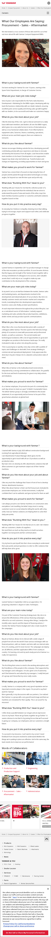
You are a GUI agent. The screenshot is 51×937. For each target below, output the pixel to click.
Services (7, 873)
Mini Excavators (8, 846)
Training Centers (39, 876)
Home (3, 8)
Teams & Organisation (10, 883)
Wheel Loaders (34, 846)
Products (7, 843)
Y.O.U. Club (7, 864)
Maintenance (26, 876)
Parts (6, 880)
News (6, 857)
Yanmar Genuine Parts (27, 883)
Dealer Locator (10, 868)
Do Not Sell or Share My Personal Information (25, 933)
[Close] (48, 889)
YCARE (16, 876)
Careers (33, 8)
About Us (25, 8)
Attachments (35, 849)
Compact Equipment (14, 8)
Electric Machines (22, 849)
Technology (7, 852)
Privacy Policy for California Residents (19, 924)
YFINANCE (7, 876)
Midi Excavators (21, 846)
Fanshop (17, 864)
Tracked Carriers (8, 849)
